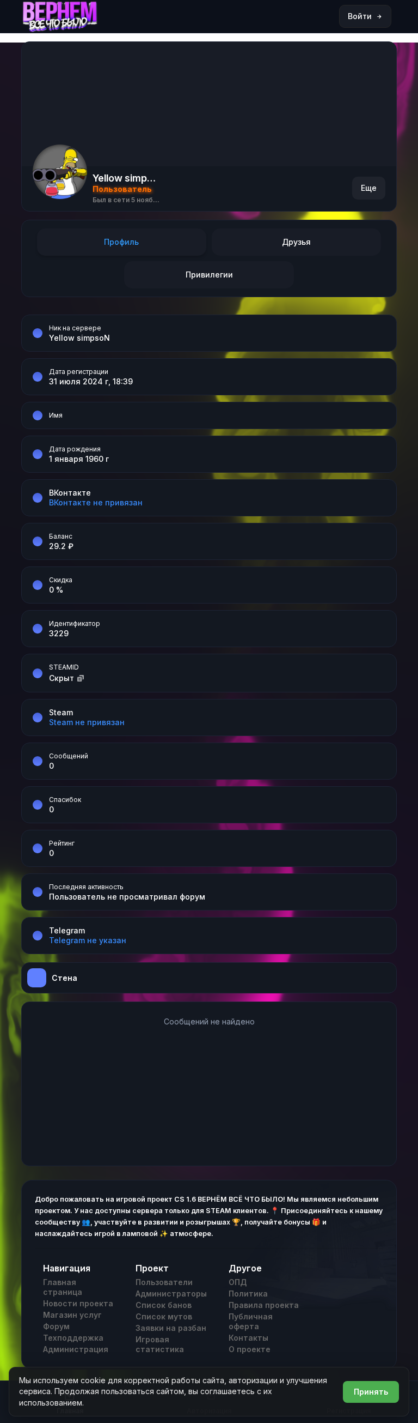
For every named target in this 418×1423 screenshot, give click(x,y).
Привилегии (209, 274)
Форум (56, 1326)
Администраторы (171, 1293)
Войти (360, 16)
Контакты (248, 1337)
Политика (248, 1293)
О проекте (250, 1349)
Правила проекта (264, 1305)
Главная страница (62, 1287)
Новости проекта (78, 1303)
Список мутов (164, 1316)
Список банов (164, 1305)
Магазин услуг (72, 1314)
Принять (371, 1391)
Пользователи (164, 1282)
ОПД (238, 1282)
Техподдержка (73, 1337)
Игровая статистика (160, 1344)
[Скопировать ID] (80, 678)
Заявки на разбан (171, 1327)
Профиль (121, 241)
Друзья (296, 241)
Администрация (75, 1349)
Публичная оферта (251, 1321)
